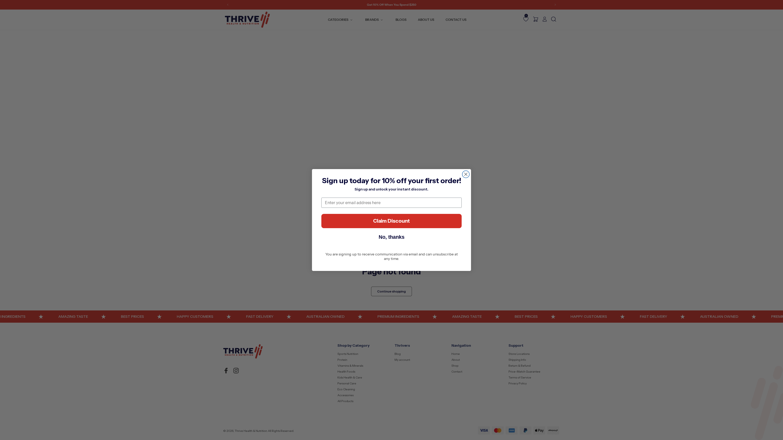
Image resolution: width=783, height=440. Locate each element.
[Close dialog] (465, 174)
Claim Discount (391, 221)
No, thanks (392, 237)
